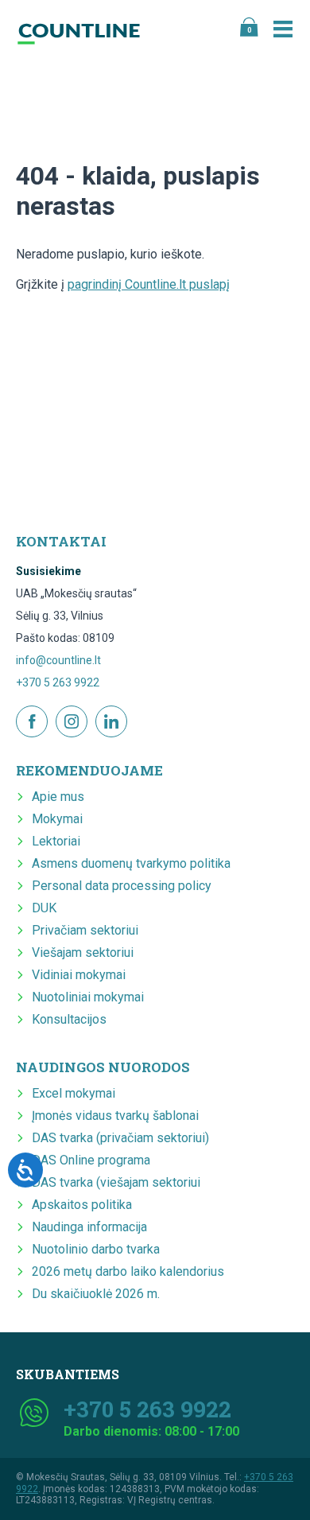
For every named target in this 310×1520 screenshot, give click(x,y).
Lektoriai (56, 841)
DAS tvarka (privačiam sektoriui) (120, 1137)
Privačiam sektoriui (85, 930)
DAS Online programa (91, 1160)
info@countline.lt (58, 660)
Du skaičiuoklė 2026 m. (96, 1293)
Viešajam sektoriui (83, 952)
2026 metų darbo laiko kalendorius (128, 1271)
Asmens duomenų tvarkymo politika (131, 863)
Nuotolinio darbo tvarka (96, 1249)
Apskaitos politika (82, 1204)
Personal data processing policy (121, 885)
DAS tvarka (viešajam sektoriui (116, 1182)
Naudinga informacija (89, 1226)
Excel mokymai (73, 1093)
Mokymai (57, 818)
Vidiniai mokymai (79, 974)
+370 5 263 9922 (57, 682)
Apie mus (58, 796)
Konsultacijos (69, 1019)
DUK (44, 907)
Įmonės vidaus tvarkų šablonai (115, 1115)
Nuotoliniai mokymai (88, 997)
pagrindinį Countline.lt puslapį (149, 284)
